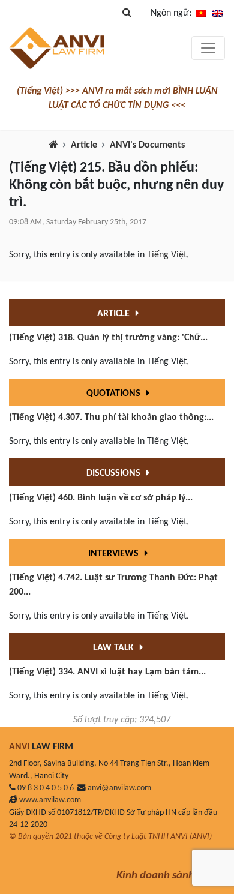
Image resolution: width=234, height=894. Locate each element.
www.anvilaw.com (50, 800)
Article (84, 145)
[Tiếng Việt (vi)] (201, 13)
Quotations (114, 393)
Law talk (114, 648)
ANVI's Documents (147, 145)
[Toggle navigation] (208, 48)
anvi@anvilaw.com (119, 788)
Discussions (114, 473)
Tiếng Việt (167, 255)
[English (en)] (217, 13)
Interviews (114, 554)
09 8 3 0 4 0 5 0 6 (45, 788)
